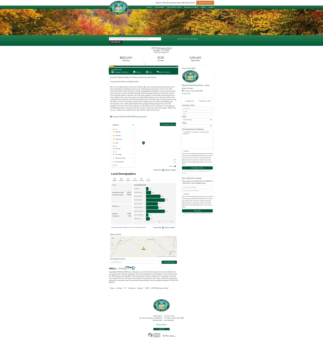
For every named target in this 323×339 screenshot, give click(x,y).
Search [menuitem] (149, 7)
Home (112, 288)
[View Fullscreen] (112, 244)
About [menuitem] (203, 7)
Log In (209, 3)
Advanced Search (189, 39)
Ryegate (140, 288)
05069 (147, 288)
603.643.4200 (172, 2)
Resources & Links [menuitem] (191, 7)
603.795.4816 (191, 2)
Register (202, 3)
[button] (116, 42)
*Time (184, 123)
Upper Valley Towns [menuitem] (174, 7)
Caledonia (132, 288)
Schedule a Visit (205, 101)
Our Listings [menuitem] (159, 7)
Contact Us (186, 93)
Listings (119, 288)
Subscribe (197, 211)
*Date (184, 117)
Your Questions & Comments (193, 129)
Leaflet (158, 256)
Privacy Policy (161, 325)
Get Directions (169, 262)
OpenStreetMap (166, 256)
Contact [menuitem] (211, 7)
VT (125, 288)
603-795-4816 (188, 88)
